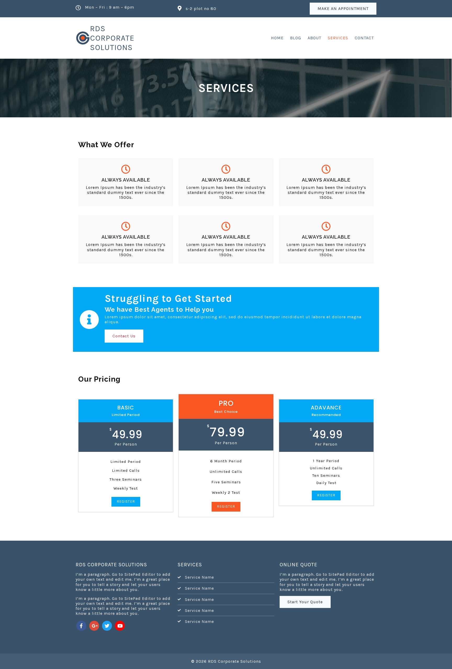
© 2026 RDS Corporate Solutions (226, 661)
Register (126, 501)
